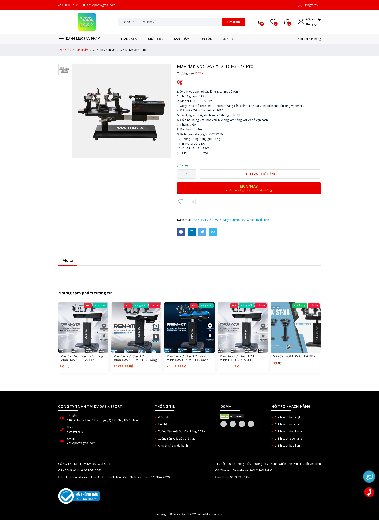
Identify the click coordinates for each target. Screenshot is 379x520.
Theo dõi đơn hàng (308, 39)
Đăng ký (311, 24)
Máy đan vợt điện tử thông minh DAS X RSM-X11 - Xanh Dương (135, 358)
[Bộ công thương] (79, 496)
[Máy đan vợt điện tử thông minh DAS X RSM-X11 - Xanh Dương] (137, 327)
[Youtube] (251, 424)
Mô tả (67, 260)
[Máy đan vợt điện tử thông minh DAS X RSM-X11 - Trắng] (84, 327)
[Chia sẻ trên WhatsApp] (213, 232)
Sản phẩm (181, 39)
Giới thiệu (156, 39)
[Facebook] (223, 424)
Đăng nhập (313, 19)
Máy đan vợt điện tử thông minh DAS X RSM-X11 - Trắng (83, 358)
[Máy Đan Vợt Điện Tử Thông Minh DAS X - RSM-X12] (190, 327)
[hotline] (369, 492)
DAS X (199, 73)
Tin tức (206, 39)
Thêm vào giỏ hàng (260, 174)
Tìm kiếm (233, 22)
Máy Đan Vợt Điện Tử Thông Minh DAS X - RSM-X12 (188, 358)
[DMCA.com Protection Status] (232, 416)
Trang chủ (128, 39)
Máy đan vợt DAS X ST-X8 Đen (242, 356)
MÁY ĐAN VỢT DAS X (207, 220)
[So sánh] (194, 201)
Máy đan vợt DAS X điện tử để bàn (246, 220)
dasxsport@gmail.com (100, 5)
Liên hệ (227, 39)
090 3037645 (70, 5)
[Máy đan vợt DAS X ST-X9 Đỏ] (296, 327)
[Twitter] (233, 424)
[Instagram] (242, 424)
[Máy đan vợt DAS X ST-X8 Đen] (243, 327)
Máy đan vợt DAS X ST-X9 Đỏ (294, 356)
